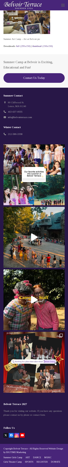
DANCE (37, 457)
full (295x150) (23, 46)
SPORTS (29, 462)
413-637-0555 (15, 111)
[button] (63, 5)
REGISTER (42, 462)
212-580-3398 (15, 134)
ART (27, 457)
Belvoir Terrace (20, 448)
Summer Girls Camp (12, 457)
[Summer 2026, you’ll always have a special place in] (34, 237)
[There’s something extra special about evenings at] (34, 174)
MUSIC (48, 457)
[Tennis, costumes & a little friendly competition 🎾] (34, 299)
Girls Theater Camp (12, 462)
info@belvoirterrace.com (20, 117)
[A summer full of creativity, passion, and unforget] (34, 362)
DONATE (55, 462)
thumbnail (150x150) (42, 46)
